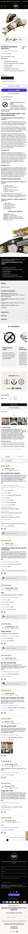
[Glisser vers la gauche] (3, 39)
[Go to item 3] (21, 421)
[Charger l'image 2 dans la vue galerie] (10, 39)
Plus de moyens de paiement (14, 93)
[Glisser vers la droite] (24, 39)
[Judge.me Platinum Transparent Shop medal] (7, 382)
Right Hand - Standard (7, 78)
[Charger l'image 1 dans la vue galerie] (7, 39)
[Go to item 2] (13, 421)
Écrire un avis (14, 404)
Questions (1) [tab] (20, 456)
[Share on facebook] (2, 529)
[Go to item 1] (5, 421)
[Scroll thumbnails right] (25, 421)
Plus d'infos (3, 307)
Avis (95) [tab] (7, 456)
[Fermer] (25, 905)
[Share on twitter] (5, 529)
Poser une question (14, 407)
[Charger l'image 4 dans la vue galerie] (17, 39)
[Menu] (2, 6)
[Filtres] (2, 460)
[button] (5, 6)
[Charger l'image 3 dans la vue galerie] (14, 39)
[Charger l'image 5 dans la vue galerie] (20, 39)
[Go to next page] (23, 840)
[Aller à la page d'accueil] (16, 6)
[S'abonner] (26, 882)
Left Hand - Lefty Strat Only (8, 82)
